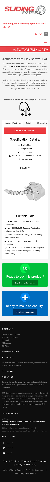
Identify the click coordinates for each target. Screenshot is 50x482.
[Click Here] (25, 297)
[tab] (12, 123)
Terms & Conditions (11, 461)
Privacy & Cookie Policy (26, 464)
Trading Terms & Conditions (34, 461)
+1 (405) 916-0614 (12, 351)
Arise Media (30, 473)
